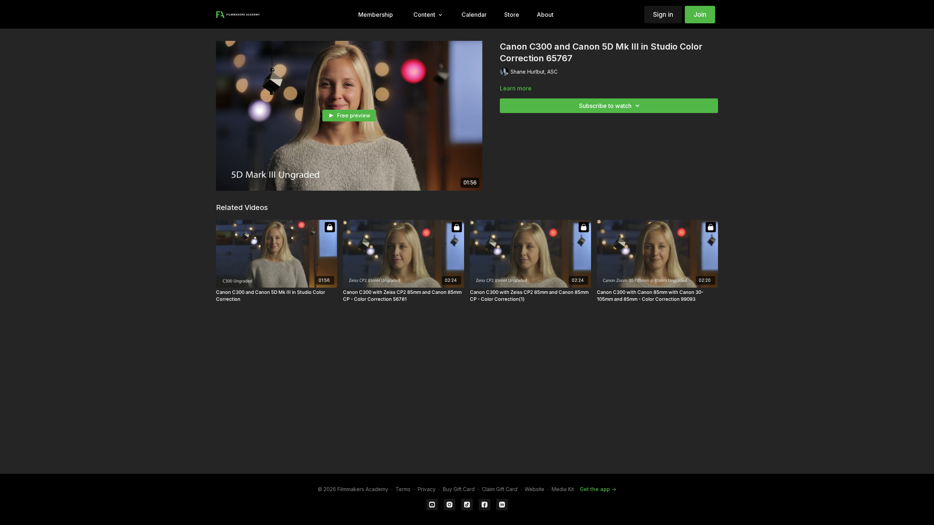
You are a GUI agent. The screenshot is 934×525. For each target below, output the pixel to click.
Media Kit (563, 489)
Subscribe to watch (605, 105)
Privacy (427, 489)
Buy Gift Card (459, 489)
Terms (402, 489)
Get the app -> (598, 489)
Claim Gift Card (499, 489)
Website (534, 489)
